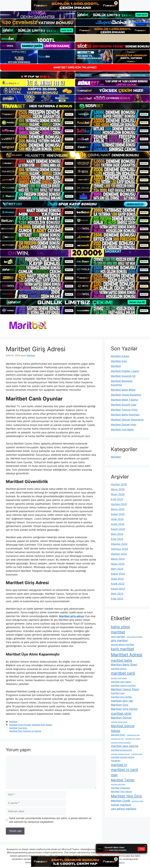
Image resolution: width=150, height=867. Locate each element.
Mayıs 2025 (118, 509)
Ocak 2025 (117, 519)
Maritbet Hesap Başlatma (126, 394)
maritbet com (118, 693)
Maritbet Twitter (123, 780)
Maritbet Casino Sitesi (125, 689)
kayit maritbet (122, 649)
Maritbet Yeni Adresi (121, 791)
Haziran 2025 (119, 504)
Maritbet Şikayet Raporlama (127, 419)
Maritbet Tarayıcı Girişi (124, 409)
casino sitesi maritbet (134, 637)
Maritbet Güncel (121, 717)
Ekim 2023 (117, 593)
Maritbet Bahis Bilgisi (123, 389)
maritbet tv (119, 765)
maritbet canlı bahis (121, 681)
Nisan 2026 (118, 494)
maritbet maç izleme (132, 739)
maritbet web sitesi (118, 784)
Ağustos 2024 (119, 544)
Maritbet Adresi (120, 356)
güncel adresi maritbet (122, 644)
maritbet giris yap (122, 700)
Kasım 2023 (118, 588)
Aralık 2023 (117, 583)
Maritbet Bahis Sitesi (124, 664)
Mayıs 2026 (118, 489)
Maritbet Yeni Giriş (18, 728)
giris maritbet (119, 640)
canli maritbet (118, 636)
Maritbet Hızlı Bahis (122, 429)
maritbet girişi (121, 713)
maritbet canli (123, 673)
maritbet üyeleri (137, 801)
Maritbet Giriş (119, 361)
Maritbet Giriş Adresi (42, 724)
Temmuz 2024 (119, 549)
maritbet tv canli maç (124, 772)
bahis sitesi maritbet (120, 629)
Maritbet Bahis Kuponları (125, 414)
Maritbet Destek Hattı (123, 424)
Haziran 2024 (119, 553)
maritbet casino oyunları (123, 685)
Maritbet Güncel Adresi (122, 728)
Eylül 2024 (117, 539)
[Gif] (75, 155)
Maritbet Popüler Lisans (125, 371)
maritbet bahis (121, 660)
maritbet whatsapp (120, 787)
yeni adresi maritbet (123, 808)
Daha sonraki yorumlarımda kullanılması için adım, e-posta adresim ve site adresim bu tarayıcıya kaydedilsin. (50, 820)
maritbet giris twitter (121, 697)
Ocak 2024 (117, 578)
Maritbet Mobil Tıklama (124, 399)
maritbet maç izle (117, 739)
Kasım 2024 (118, 529)
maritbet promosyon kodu (120, 754)
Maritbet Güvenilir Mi (123, 376)
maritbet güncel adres (119, 722)
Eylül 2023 (117, 598)
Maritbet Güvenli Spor (124, 404)
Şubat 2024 (118, 573)
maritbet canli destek (119, 678)
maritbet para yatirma (124, 746)
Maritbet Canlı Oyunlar (20, 724)
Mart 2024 (117, 568)
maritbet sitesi (136, 754)
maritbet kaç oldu (133, 735)
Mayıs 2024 (118, 558)
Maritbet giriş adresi (71, 616)
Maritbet (13, 721)
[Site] (37, 114)
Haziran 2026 (119, 484)
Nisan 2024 (118, 563)
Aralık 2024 (117, 524)
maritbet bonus (119, 668)
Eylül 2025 (117, 499)
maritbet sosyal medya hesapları (122, 759)
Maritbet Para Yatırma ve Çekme (25, 731)
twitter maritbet (121, 804)
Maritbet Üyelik (120, 800)
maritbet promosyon (121, 750)
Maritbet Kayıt (118, 734)
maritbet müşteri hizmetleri (121, 742)
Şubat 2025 (118, 514)
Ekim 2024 (117, 534)
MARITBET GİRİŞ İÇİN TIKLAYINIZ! (75, 67)
